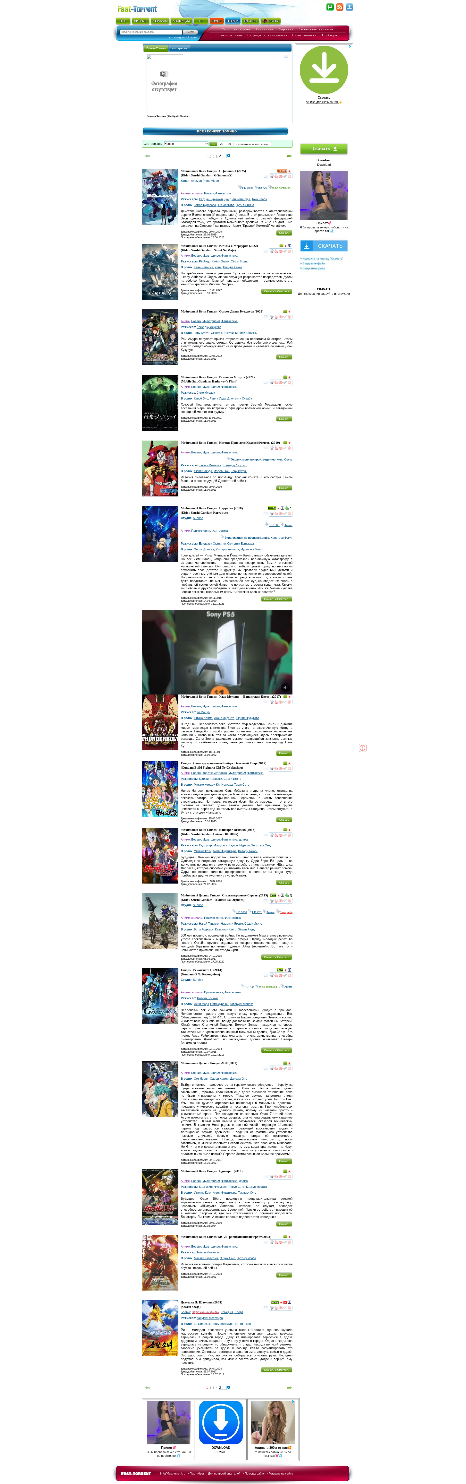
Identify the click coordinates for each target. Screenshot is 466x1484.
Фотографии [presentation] (179, 48)
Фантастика (223, 193)
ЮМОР (216, 21)
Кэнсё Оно (201, 398)
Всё (200, 131)
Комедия (227, 1312)
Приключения (200, 530)
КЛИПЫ (273, 21)
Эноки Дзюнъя (204, 549)
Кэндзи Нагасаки (210, 779)
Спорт (238, 1312)
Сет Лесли (201, 1078)
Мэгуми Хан (222, 471)
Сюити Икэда (203, 471)
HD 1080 (247, 187)
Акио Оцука (284, 459)
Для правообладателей (224, 1473)
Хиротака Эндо (261, 845)
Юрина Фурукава (247, 718)
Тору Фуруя (201, 333)
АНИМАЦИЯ (181, 21)
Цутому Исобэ (246, 1258)
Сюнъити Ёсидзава (240, 543)
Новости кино (230, 35)
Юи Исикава (225, 205)
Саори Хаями (219, 1078)
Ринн (218, 267)
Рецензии (285, 29)
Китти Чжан (243, 1324)
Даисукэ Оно (238, 1078)
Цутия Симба (245, 205)
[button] (213, 144)
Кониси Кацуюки (246, 333)
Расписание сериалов (316, 29)
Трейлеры (329, 35)
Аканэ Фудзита (224, 718)
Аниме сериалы (192, 193)
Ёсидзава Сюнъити (212, 543)
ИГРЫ (253, 21)
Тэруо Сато (237, 1187)
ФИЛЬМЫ (140, 21)
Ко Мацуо (203, 712)
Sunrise (198, 518)
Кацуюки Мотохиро (210, 1318)
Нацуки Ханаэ (232, 267)
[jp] (289, 172)
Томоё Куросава (205, 205)
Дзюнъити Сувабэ (239, 398)
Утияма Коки (202, 851)
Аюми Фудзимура (225, 851)
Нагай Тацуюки (209, 923)
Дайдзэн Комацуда (237, 199)
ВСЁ (123, 21)
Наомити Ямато (232, 923)
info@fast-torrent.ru (172, 1473)
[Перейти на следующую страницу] (289, 156)
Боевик (209, 193)
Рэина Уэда (218, 398)
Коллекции (264, 29)
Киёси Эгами (220, 261)
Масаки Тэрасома (206, 1258)
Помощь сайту (255, 1473)
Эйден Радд (246, 929)
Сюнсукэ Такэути (222, 333)
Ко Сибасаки (202, 1324)
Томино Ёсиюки (207, 998)
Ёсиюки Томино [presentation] (156, 48)
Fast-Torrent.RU (142, 8)
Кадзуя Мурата (239, 845)
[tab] (155, 48)
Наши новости (304, 35)
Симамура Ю (219, 1004)
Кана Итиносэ (203, 267)
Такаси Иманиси (210, 465)
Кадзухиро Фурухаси (213, 845)
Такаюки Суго (247, 1192)
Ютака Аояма (203, 718)
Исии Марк (201, 1004)
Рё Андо (204, 261)
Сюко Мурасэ (206, 392)
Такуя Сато (242, 784)
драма (243, 839)
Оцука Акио (227, 1258)
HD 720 (262, 187)
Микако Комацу (204, 784)
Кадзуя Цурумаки (211, 199)
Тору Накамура (223, 1324)
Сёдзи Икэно (240, 261)
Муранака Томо (251, 549)
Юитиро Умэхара (227, 549)
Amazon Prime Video (205, 180)
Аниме (185, 255)
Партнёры (197, 1473)
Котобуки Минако (241, 1004)
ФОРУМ (232, 21)
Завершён (286, 912)
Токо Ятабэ (259, 199)
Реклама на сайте (281, 1473)
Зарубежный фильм (205, 1312)
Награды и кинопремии (267, 35)
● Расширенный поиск (183, 37)
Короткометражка (214, 773)
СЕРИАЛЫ (160, 21)
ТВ (200, 21)
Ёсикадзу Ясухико (209, 327)
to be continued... (282, 187)
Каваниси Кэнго (225, 929)
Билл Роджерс (204, 929)
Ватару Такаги (248, 851)
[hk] (285, 1303)
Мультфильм (211, 255)
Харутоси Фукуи (281, 537)
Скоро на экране (236, 29)
